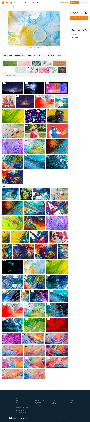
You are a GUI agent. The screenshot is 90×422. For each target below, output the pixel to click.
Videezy (17, 400)
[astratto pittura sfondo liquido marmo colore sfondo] (33, 338)
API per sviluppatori (20, 405)
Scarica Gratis (79, 18)
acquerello (17, 55)
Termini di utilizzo (59, 418)
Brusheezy (18, 396)
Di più (38, 2)
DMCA (36, 398)
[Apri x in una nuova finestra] (31, 418)
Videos (26, 2)
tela (48, 55)
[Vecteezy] (7, 2)
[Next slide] (66, 55)
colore (52, 55)
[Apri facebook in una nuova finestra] (21, 418)
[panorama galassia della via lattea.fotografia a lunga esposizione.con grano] (12, 88)
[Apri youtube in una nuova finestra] (33, 418)
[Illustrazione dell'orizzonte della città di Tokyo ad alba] (8, 101)
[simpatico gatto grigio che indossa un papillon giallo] (57, 116)
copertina (59, 55)
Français (71, 404)
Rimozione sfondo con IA (21, 410)
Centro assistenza (55, 396)
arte (34, 55)
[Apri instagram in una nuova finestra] (23, 418)
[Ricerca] (83, 7)
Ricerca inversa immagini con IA (22, 408)
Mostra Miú (62, 69)
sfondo (29, 55)
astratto (5, 55)
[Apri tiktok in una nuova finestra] (29, 418)
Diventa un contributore (54, 403)
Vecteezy (18, 398)
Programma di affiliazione (40, 400)
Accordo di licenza (38, 396)
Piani (60, 2)
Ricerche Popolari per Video (39, 407)
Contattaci (54, 398)
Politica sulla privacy (66, 418)
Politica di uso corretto (76, 418)
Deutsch (71, 402)
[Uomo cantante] (25, 101)
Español (71, 398)
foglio (23, 55)
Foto (21, 2)
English (71, 396)
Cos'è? (78, 34)
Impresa (18, 402)
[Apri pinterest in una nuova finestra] (27, 418)
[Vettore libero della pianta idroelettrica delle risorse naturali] (61, 101)
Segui (86, 13)
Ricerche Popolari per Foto (40, 405)
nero (39, 55)
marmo (10, 55)
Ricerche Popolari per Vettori (39, 403)
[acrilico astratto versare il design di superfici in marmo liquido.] (44, 101)
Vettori (15, 2)
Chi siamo (54, 400)
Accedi (83, 2)
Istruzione (18, 404)
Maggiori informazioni (75, 37)
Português (72, 400)
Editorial (32, 2)
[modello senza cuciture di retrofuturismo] (35, 116)
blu (43, 55)
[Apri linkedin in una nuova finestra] (25, 418)
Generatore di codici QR (21, 412)
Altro (71, 405)
